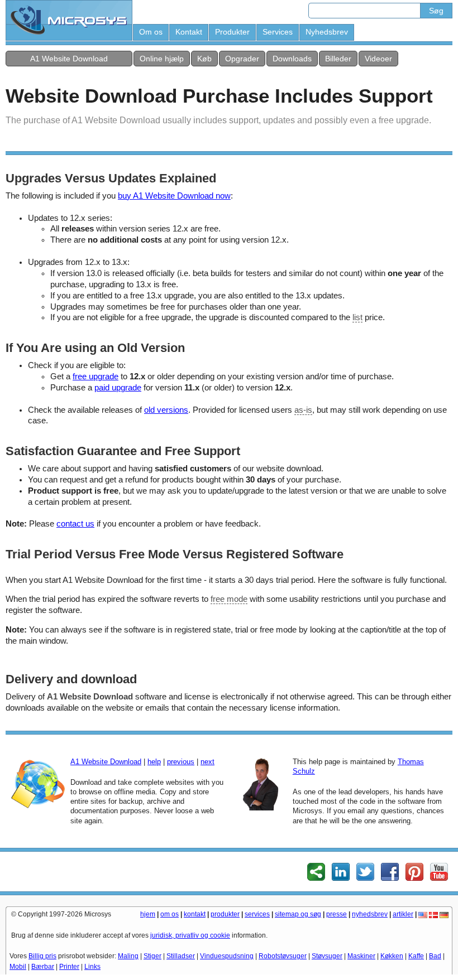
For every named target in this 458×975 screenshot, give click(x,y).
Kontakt (188, 31)
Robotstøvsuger (283, 956)
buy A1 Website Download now (174, 195)
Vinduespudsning (227, 956)
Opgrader (242, 58)
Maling (128, 956)
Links (92, 967)
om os (169, 914)
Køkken (391, 956)
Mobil (17, 967)
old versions (166, 410)
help (154, 761)
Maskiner (361, 956)
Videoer (378, 58)
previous (180, 761)
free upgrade (95, 376)
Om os (151, 31)
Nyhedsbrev (327, 31)
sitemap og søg (298, 914)
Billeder (338, 58)
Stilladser (180, 956)
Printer (69, 967)
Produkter (232, 31)
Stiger (152, 956)
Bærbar (42, 967)
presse (336, 914)
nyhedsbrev (370, 914)
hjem (147, 914)
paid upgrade (117, 387)
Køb (204, 58)
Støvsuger (327, 956)
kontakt (195, 914)
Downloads (292, 58)
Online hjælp (162, 58)
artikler (403, 914)
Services (278, 31)
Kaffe (416, 956)
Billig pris (42, 956)
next (207, 761)
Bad (435, 956)
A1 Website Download (69, 58)
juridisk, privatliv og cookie (190, 935)
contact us (75, 523)
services (257, 914)
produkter (225, 914)
